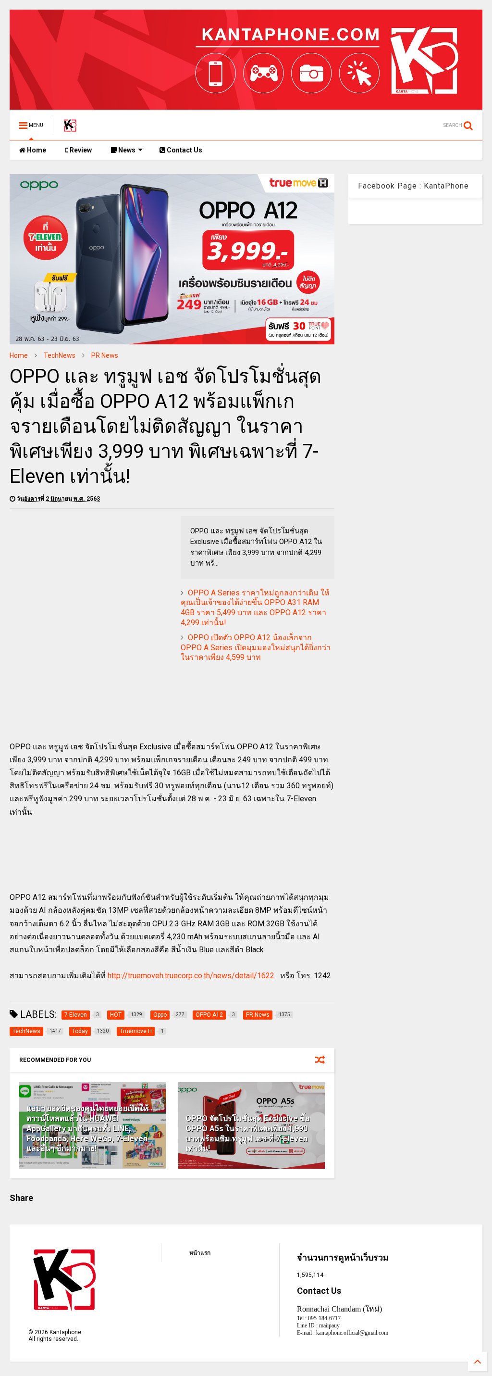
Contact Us (183, 150)
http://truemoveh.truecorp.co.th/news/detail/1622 (191, 975)
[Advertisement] (90, 583)
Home (35, 150)
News (126, 150)
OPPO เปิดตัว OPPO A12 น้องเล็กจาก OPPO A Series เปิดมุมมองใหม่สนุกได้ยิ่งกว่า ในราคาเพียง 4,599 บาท (256, 647)
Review (80, 150)
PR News (104, 355)
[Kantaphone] (70, 128)
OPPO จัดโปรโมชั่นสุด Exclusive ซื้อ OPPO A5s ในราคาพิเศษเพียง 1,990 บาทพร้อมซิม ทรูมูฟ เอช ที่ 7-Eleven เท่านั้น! (247, 1133)
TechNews (59, 355)
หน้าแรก (199, 1253)
